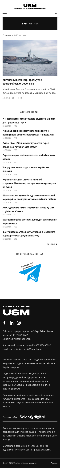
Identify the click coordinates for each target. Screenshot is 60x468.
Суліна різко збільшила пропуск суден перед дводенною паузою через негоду (26, 145)
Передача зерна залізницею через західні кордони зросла (29, 157)
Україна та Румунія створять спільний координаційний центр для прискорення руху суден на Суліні (29, 183)
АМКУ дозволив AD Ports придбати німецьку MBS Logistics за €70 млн (28, 209)
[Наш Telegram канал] (30, 272)
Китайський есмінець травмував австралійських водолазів (22, 81)
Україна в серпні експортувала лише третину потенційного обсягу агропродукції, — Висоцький (28, 133)
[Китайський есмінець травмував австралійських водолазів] (30, 58)
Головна (7, 35)
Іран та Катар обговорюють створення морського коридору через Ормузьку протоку (29, 234)
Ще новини (51, 244)
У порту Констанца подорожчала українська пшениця (26, 169)
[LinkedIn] (11, 323)
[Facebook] (4, 323)
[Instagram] (19, 323)
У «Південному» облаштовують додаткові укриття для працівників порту (29, 120)
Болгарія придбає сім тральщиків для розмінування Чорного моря (30, 221)
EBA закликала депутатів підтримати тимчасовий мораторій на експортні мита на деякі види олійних (29, 197)
